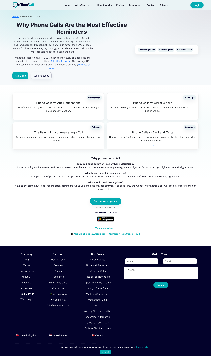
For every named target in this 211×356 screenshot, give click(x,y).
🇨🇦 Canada (98, 335)
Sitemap (26, 282)
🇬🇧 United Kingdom (26, 335)
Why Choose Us (83, 5)
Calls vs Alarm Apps (98, 322)
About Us (27, 276)
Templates (58, 276)
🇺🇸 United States (58, 335)
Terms (26, 265)
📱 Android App (58, 294)
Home (67, 5)
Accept (105, 352)
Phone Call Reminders (97, 265)
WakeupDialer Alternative (97, 311)
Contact (151, 5)
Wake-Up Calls (98, 271)
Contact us (58, 288)
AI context (26, 288)
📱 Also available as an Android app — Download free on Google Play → (105, 234)
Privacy (164, 5)
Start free (20, 75)
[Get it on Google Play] (105, 219)
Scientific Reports (60, 61)
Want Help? (26, 299)
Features (58, 265)
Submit (161, 285)
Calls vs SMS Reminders (98, 328)
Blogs (98, 305)
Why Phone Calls (58, 282)
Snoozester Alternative (97, 316)
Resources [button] (134, 5)
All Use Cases (97, 259)
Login (197, 5)
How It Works (104, 5)
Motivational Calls (97, 299)
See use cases (41, 75)
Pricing (120, 5)
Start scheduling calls (105, 201)
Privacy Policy (26, 271)
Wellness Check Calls (97, 294)
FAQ (26, 259)
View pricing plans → (105, 228)
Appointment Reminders (98, 282)
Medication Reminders (98, 276)
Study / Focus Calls (97, 288)
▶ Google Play (58, 299)
